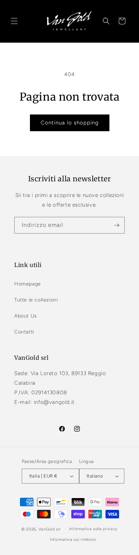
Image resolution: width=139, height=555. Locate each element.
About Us (25, 316)
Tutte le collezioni (36, 300)
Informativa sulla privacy (93, 529)
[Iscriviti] (116, 225)
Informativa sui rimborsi (73, 539)
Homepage (27, 284)
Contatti (24, 332)
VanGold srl (49, 529)
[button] (14, 21)
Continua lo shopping (70, 122)
